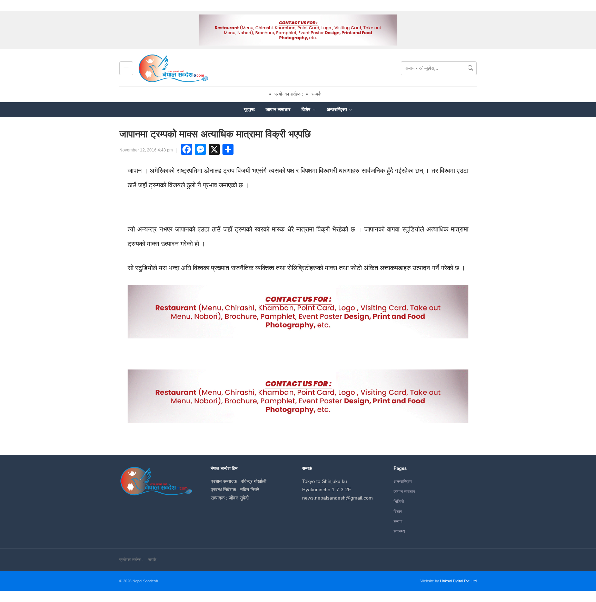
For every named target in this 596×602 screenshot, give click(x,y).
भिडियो (399, 501)
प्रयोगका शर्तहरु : (289, 94)
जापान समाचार (278, 109)
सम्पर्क (316, 94)
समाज (398, 521)
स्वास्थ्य (399, 531)
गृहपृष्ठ (249, 109)
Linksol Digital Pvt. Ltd (458, 581)
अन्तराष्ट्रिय (337, 109)
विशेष (306, 109)
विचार (398, 511)
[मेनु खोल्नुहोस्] (126, 68)
